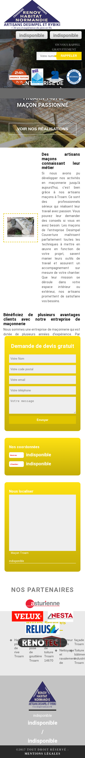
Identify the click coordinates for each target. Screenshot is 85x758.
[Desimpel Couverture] (32, 14)
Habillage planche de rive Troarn (18, 648)
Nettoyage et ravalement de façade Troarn (70, 651)
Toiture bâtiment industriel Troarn (78, 656)
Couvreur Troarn (63, 642)
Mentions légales (43, 753)
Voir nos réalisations (42, 129)
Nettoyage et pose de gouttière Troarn (32, 650)
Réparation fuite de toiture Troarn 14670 (47, 650)
